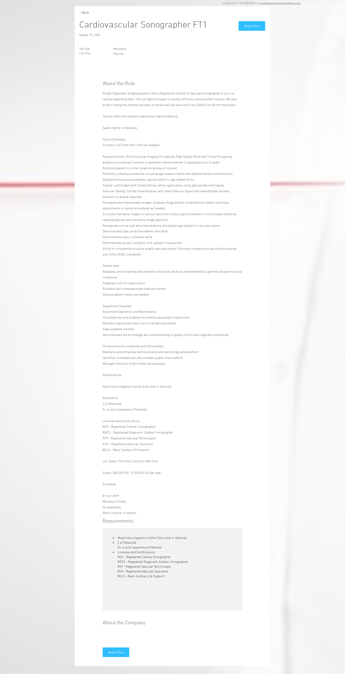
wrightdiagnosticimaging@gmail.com (280, 3)
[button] (252, 26)
